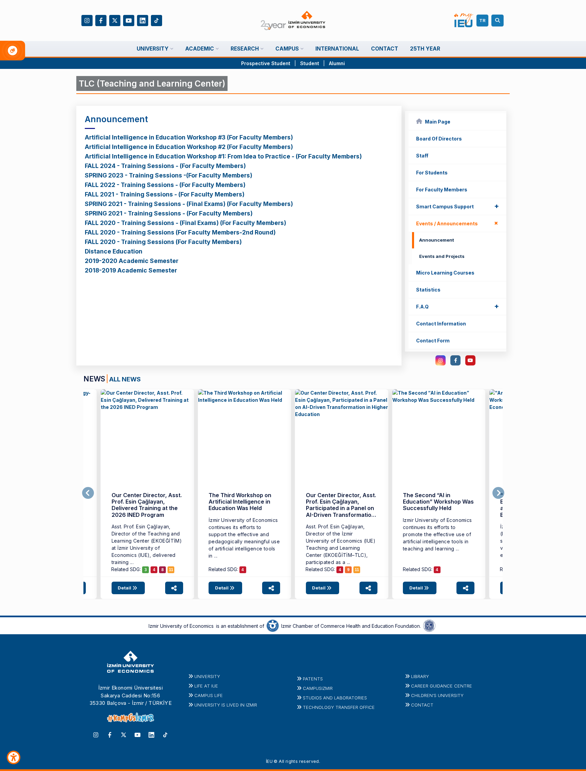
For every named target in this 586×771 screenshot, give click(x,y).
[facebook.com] (455, 360)
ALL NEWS (125, 379)
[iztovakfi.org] (429, 625)
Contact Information (441, 323)
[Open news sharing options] (174, 588)
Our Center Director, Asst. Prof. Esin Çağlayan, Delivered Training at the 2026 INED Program (147, 505)
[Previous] (88, 493)
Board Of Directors (439, 139)
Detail (125, 587)
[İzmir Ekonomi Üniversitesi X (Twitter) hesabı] (115, 20)
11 (171, 569)
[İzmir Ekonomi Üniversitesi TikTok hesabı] (156, 20)
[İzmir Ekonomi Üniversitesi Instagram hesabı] (87, 20)
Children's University (437, 695)
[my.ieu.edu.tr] (463, 20)
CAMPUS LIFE (208, 695)
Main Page (437, 122)
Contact (422, 705)
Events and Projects (442, 256)
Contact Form (433, 340)
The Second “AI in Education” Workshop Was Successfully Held (438, 502)
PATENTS (313, 678)
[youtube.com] (470, 360)
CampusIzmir (318, 688)
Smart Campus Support (457, 206)
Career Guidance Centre (441, 686)
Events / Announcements (458, 223)
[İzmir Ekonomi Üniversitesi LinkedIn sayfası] (143, 20)
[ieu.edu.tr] (293, 21)
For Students (432, 172)
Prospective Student (265, 63)
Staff (422, 155)
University (207, 676)
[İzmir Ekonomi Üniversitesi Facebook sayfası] (101, 20)
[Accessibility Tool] (13, 757)
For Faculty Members (441, 189)
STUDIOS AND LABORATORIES (335, 697)
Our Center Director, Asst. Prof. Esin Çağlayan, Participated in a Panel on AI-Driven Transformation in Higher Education (341, 508)
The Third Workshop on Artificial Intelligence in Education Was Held (240, 502)
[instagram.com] (440, 360)
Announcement (436, 240)
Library (420, 676)
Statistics (428, 290)
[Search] (498, 20)
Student (310, 63)
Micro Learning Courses (445, 273)
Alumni (337, 63)
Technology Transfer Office (339, 707)
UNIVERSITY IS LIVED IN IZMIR (225, 705)
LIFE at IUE (206, 686)
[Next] (498, 493)
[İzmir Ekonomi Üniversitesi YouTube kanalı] (129, 20)
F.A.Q (457, 306)
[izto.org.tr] (273, 625)
